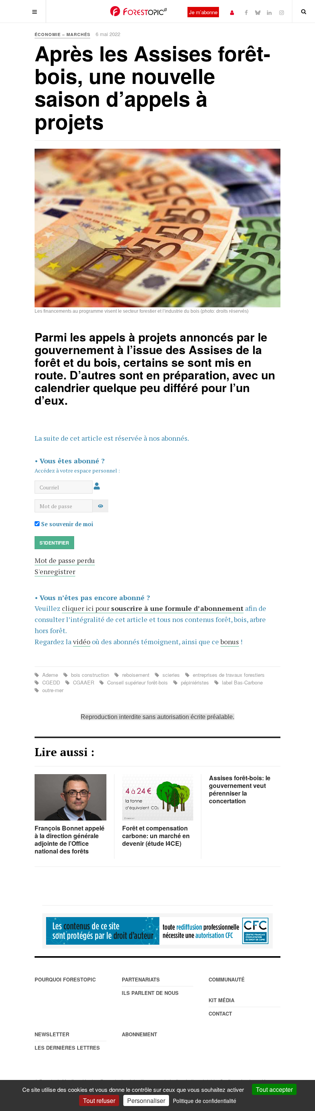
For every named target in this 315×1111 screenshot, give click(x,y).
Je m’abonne (203, 12)
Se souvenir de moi (66, 524)
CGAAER (83, 682)
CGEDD (51, 682)
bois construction (90, 674)
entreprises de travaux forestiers (228, 674)
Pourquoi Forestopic (65, 979)
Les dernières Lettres (67, 1047)
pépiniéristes (195, 682)
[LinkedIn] (269, 12)
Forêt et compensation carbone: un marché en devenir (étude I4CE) (156, 836)
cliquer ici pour (153, 608)
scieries (171, 674)
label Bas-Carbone (241, 682)
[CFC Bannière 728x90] (157, 931)
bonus (229, 641)
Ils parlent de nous (150, 992)
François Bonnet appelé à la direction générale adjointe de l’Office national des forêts (69, 839)
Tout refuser (99, 1100)
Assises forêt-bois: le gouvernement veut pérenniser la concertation (239, 789)
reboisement (136, 674)
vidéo (81, 641)
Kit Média (221, 1000)
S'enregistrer (55, 571)
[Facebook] (246, 12)
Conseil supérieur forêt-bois (137, 682)
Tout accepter (274, 1089)
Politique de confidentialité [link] (204, 1100)
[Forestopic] (138, 11)
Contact (220, 1013)
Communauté (227, 979)
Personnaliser (146, 1100)
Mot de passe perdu (65, 560)
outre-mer (52, 690)
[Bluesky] (257, 12)
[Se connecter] (232, 12)
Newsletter (52, 1034)
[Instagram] (281, 12)
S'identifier (54, 542)
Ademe (50, 674)
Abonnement (139, 1034)
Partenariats (141, 979)
